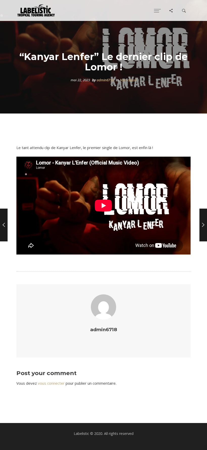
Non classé (128, 80)
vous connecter (51, 383)
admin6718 (105, 80)
